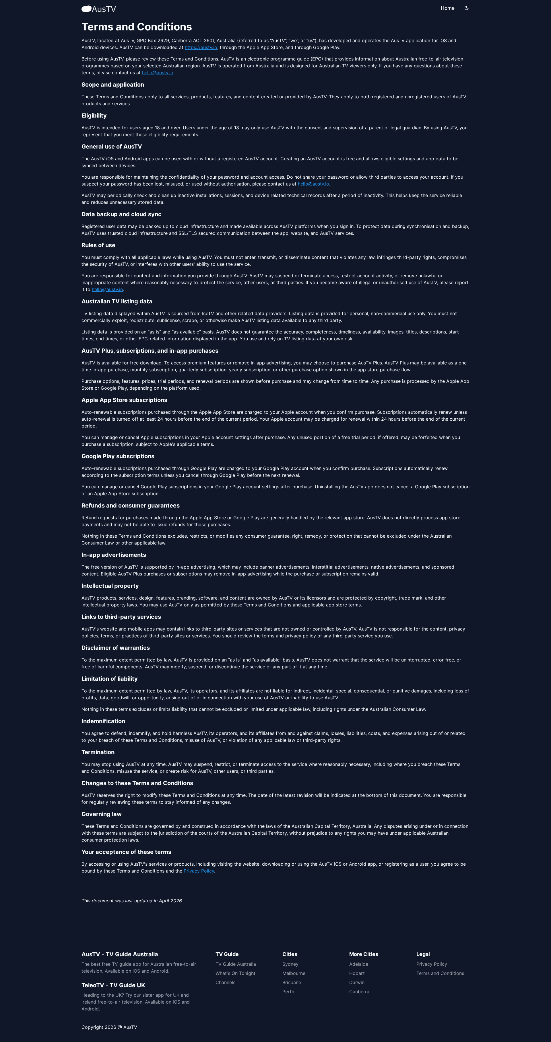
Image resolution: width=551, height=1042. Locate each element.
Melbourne (293, 973)
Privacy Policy (199, 871)
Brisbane (291, 982)
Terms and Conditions (440, 973)
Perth (288, 991)
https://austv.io (201, 47)
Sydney (290, 964)
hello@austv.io (157, 72)
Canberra (359, 991)
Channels (225, 982)
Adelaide (358, 964)
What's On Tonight (235, 973)
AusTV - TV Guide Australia (120, 954)
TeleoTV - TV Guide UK (113, 985)
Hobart (357, 973)
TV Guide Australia (236, 964)
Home (448, 8)
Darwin (356, 982)
